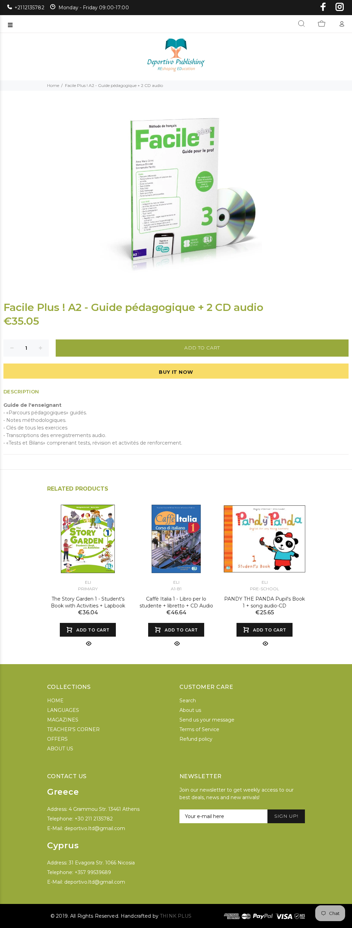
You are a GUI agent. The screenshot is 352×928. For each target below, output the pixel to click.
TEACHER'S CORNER (73, 729)
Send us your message (206, 720)
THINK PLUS (175, 916)
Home (53, 85)
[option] (88, 569)
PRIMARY (88, 588)
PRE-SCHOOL (264, 588)
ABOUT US (60, 749)
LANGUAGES (63, 710)
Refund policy (195, 739)
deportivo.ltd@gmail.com (94, 828)
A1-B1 (176, 588)
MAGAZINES (62, 720)
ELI (88, 582)
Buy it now (176, 372)
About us (190, 710)
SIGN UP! (286, 816)
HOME (55, 700)
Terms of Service (199, 729)
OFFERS (57, 739)
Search (187, 700)
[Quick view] (88, 643)
